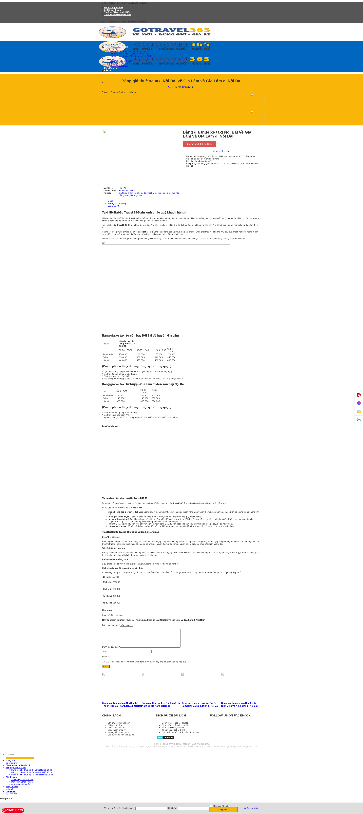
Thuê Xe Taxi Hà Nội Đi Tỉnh (117, 14)
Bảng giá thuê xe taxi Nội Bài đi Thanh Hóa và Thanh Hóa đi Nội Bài (122, 704)
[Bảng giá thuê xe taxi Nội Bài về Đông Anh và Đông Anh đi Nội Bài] (257, 106)
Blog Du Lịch (110, 68)
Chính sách (109, 58)
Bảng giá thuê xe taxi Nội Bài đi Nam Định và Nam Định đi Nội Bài (200, 704)
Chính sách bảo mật (119, 65)
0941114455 (14, 810)
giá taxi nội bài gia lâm (151, 193)
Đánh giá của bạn (111, 625)
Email (105, 656)
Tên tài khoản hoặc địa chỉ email (119, 808)
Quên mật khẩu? (251, 808)
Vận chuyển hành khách (121, 61)
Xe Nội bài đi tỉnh (112, 10)
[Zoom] (118, 180)
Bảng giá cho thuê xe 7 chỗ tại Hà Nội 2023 (130, 53)
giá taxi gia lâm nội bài (129, 193)
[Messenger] (358, 403)
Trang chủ (109, 42)
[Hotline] (358, 394)
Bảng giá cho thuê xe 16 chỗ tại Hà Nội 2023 (130, 56)
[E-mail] (358, 411)
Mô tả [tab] (110, 201)
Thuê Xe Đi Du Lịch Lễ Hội (117, 12)
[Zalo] (358, 420)
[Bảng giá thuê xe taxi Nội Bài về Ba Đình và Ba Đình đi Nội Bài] (257, 124)
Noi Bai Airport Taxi (113, 7)
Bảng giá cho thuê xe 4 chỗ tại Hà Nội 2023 (130, 51)
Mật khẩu (172, 808)
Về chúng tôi (110, 44)
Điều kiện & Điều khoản (120, 63)
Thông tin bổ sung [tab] (117, 203)
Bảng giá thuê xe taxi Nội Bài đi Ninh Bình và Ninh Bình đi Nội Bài (239, 704)
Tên (104, 651)
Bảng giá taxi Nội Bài (114, 49)
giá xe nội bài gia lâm (132, 195)
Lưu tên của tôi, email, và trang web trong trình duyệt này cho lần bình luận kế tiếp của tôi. (148, 661)
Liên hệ (107, 70)
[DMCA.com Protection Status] (165, 738)
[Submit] (20, 758)
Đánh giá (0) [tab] (114, 206)
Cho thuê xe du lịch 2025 (116, 46)
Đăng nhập (224, 809)
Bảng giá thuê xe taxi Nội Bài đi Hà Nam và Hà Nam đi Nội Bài (161, 704)
